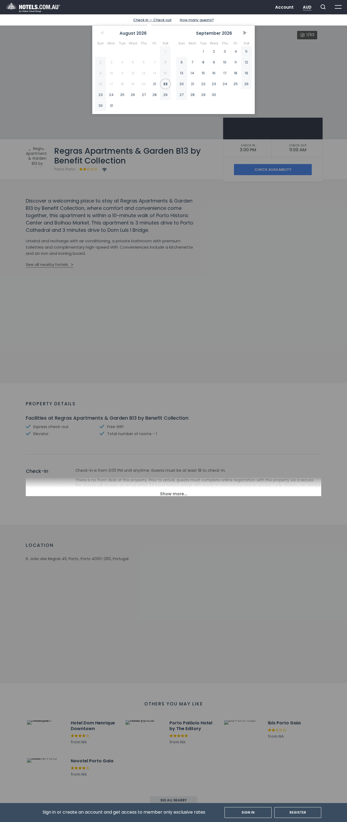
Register (298, 812)
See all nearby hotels (47, 264)
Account (284, 7)
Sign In (248, 812)
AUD (307, 7)
